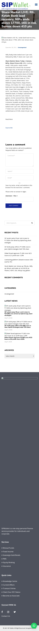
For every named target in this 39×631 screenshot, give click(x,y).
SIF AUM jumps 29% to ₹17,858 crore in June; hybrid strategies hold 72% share (17, 248)
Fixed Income (8, 551)
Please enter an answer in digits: (16, 192)
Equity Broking (9, 562)
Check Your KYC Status (11, 592)
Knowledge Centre (10, 581)
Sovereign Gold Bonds (11, 555)
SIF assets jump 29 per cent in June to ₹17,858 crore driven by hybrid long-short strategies (17, 240)
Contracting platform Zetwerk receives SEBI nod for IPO (18, 261)
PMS (4, 559)
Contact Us (6, 616)
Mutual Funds (8, 548)
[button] (34, 626)
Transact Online (9, 588)
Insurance (7, 566)
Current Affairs (8, 585)
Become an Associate (11, 596)
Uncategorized (22, 47)
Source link (9, 128)
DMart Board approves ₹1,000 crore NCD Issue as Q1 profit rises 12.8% (18, 254)
